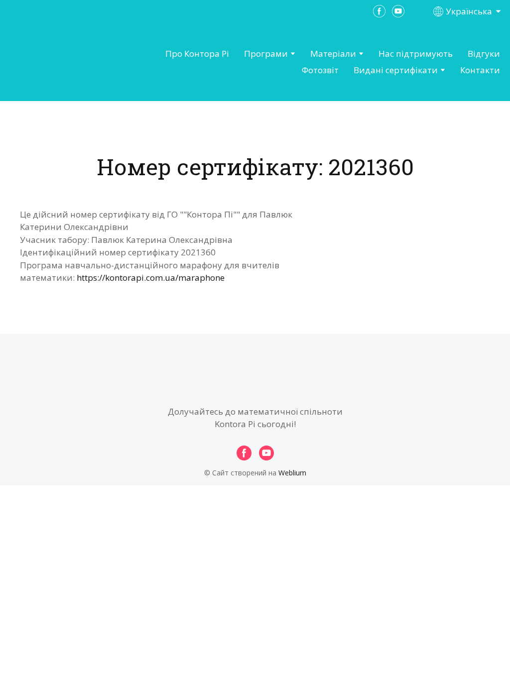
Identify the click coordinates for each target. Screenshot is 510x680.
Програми (266, 53)
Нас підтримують (416, 53)
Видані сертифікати (396, 70)
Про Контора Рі (197, 53)
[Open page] (63, 62)
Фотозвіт (320, 70)
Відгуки (484, 53)
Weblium (292, 472)
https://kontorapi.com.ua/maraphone (151, 277)
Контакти (480, 70)
